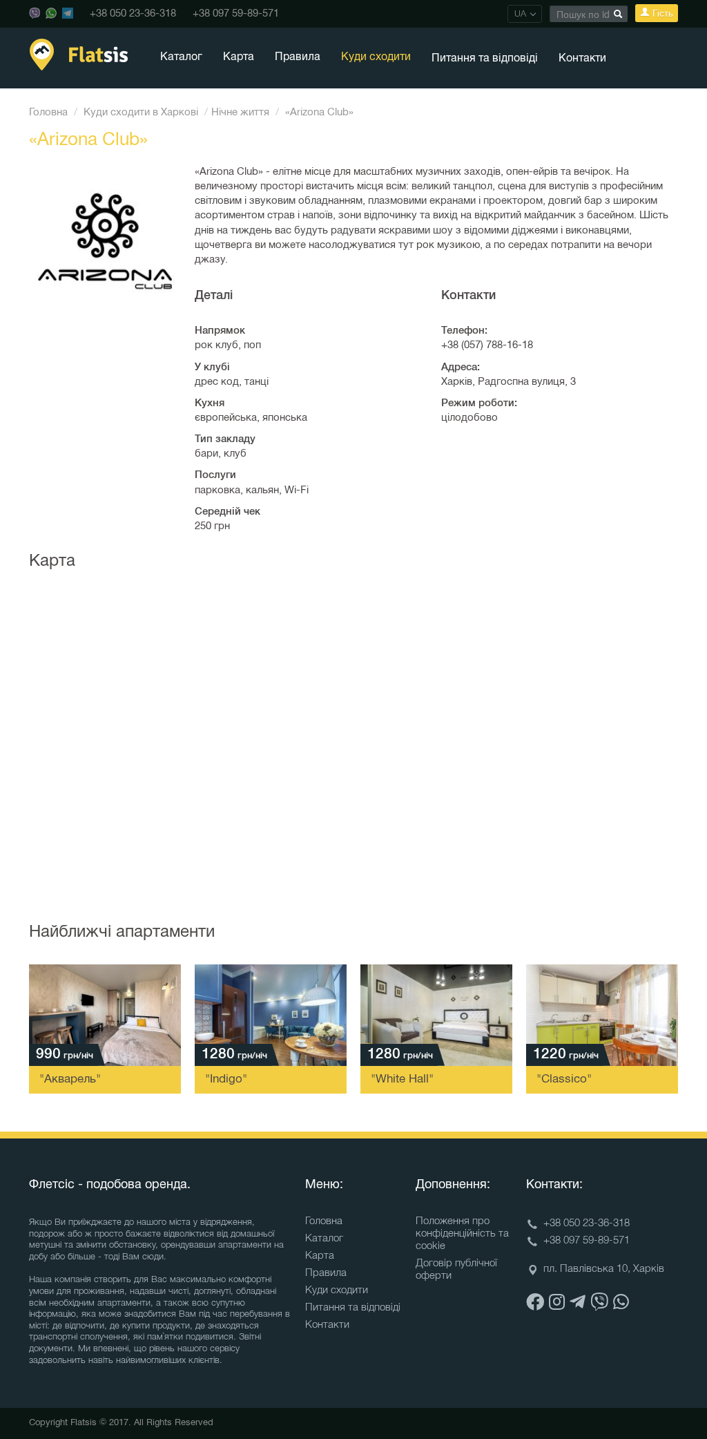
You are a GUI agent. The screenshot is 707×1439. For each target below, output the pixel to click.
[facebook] (535, 1303)
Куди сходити (376, 57)
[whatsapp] (621, 1303)
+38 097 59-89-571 (236, 14)
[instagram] (557, 1303)
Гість (661, 12)
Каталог (181, 57)
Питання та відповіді (485, 59)
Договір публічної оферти (456, 1270)
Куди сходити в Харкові (141, 112)
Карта (238, 57)
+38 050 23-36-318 (133, 14)
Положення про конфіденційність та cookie (462, 1234)
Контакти (582, 59)
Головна (48, 112)
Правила (297, 57)
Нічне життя (240, 112)
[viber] (599, 1303)
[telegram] (577, 1303)
